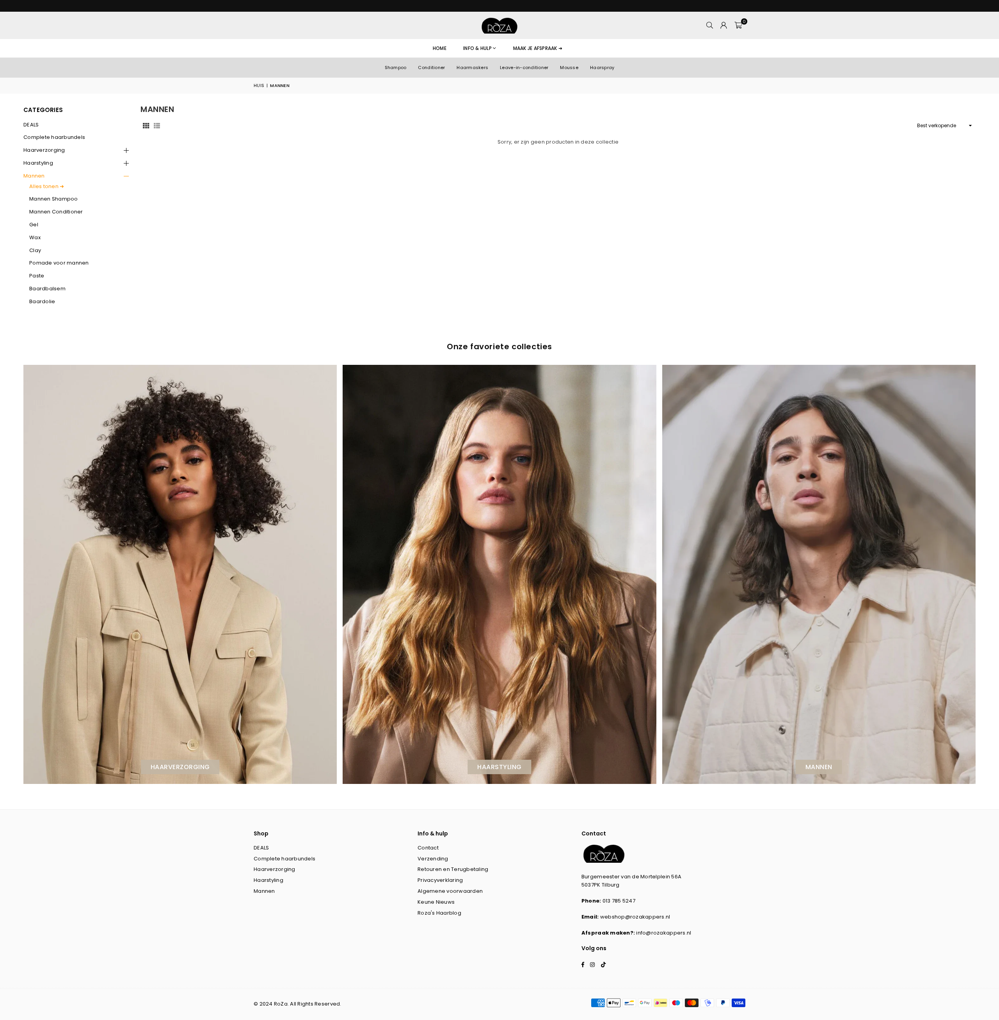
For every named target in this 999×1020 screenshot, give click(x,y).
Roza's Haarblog (439, 913)
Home (439, 48)
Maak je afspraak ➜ (538, 48)
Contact (428, 847)
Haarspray (602, 67)
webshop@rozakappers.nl (635, 916)
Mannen (34, 175)
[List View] (156, 125)
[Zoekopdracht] (710, 25)
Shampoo (396, 67)
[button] (738, 25)
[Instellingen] (724, 25)
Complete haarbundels (54, 137)
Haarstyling (38, 163)
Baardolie (42, 301)
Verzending (433, 858)
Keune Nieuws (436, 902)
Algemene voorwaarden (450, 891)
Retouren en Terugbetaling (453, 869)
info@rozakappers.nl (663, 932)
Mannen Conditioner (56, 211)
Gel (33, 224)
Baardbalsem (47, 288)
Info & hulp (477, 48)
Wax (35, 237)
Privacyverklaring (440, 880)
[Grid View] (145, 125)
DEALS (31, 124)
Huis (259, 85)
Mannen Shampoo (53, 199)
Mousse (569, 67)
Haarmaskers (472, 67)
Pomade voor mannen (59, 263)
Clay (35, 250)
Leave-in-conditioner (524, 67)
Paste (36, 275)
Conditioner (431, 67)
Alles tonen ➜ (46, 186)
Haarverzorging (44, 150)
